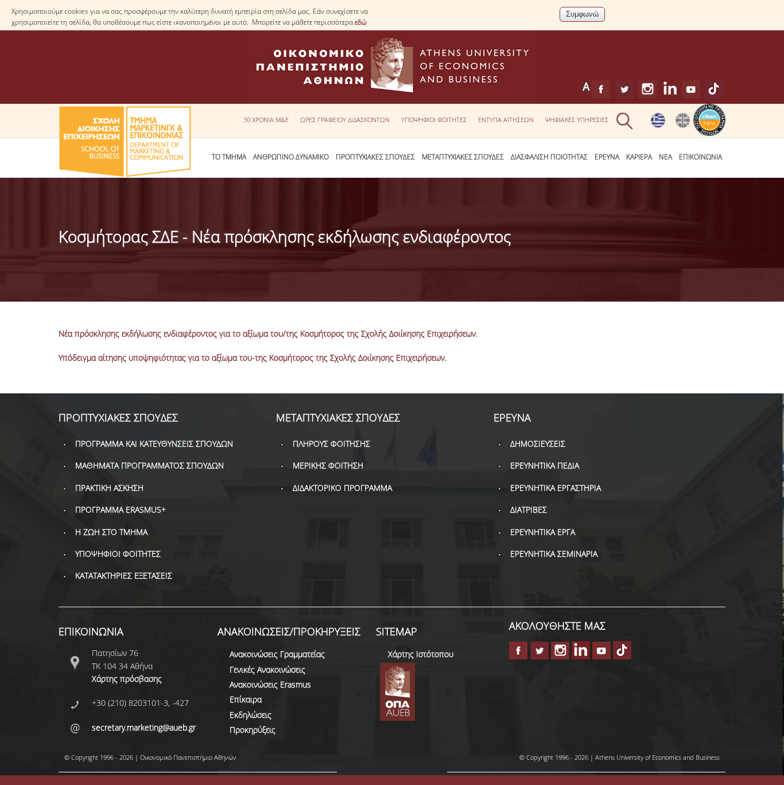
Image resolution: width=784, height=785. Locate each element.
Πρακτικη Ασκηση (109, 487)
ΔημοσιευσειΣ (537, 443)
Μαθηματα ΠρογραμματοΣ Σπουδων (149, 465)
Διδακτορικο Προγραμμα (342, 487)
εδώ (361, 22)
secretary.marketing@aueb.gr (144, 727)
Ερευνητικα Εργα (542, 531)
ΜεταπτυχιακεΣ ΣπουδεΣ (463, 157)
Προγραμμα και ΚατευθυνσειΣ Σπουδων (154, 443)
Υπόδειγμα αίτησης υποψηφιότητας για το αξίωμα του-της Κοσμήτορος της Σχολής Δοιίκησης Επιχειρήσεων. (253, 357)
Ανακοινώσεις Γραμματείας (277, 654)
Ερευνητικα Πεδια (544, 465)
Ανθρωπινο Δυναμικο (291, 157)
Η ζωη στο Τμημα (111, 531)
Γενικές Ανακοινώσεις (267, 669)
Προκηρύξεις (252, 729)
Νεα (665, 157)
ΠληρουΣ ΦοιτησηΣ (331, 443)
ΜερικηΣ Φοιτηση (328, 465)
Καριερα (639, 157)
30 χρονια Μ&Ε (266, 119)
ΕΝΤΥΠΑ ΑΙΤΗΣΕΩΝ (506, 119)
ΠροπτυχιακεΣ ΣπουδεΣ (375, 157)
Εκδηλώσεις (250, 714)
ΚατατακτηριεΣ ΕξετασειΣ (123, 575)
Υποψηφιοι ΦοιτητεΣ (434, 119)
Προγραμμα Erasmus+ (120, 509)
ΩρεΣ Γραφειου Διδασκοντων (345, 119)
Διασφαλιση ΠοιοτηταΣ (549, 157)
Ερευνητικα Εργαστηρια (555, 487)
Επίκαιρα (246, 699)
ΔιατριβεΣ (528, 509)
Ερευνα (607, 157)
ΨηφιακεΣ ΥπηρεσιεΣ (576, 119)
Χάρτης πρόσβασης (127, 678)
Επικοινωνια (700, 157)
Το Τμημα (229, 157)
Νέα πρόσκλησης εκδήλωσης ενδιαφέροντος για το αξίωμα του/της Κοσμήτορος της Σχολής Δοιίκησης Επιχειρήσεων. (268, 333)
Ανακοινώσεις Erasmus (270, 684)
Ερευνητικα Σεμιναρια (553, 553)
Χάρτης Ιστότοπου (420, 654)
